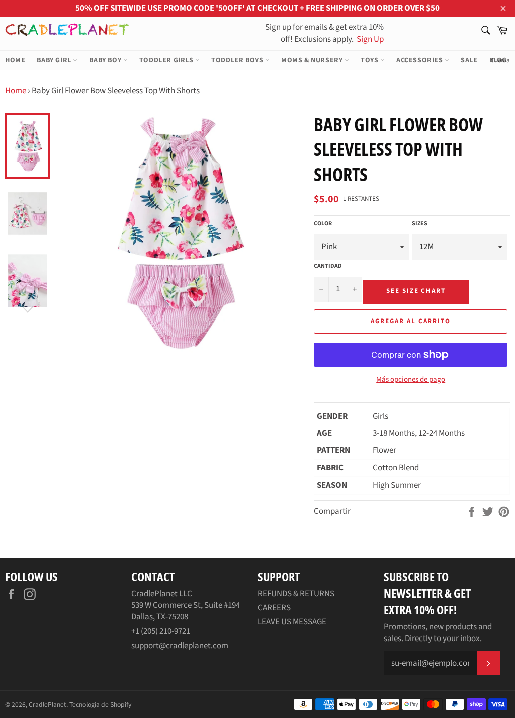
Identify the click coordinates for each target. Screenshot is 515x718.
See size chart (416, 290)
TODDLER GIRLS (167, 60)
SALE (469, 60)
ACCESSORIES (420, 60)
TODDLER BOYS (238, 60)
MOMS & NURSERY (313, 60)
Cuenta (500, 60)
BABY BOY (106, 60)
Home (15, 91)
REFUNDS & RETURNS (296, 594)
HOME (15, 60)
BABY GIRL (55, 60)
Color (323, 224)
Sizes (419, 224)
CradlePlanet (47, 704)
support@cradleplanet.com (179, 646)
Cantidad (328, 266)
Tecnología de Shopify (100, 704)
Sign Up (369, 39)
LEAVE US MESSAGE (292, 622)
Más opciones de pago (410, 380)
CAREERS (274, 608)
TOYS (370, 60)
